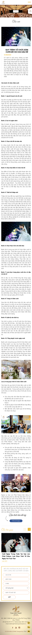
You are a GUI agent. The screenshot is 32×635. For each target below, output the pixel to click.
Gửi (9, 597)
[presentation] (24, 529)
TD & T (25, 631)
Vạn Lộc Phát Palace (15, 495)
